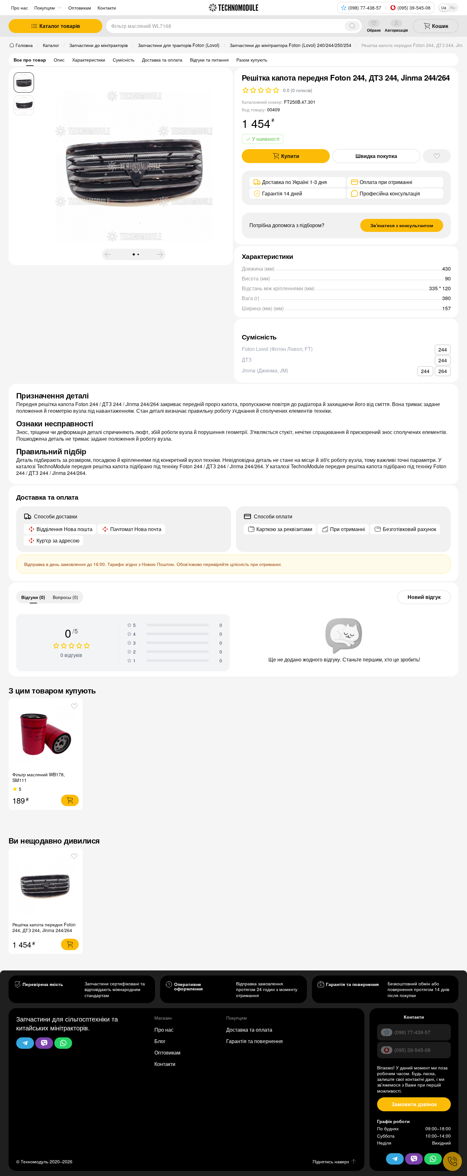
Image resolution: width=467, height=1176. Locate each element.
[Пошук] (352, 26)
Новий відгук (424, 597)
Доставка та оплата (162, 59)
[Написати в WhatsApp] (63, 1043)
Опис (59, 59)
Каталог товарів (59, 26)
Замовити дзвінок (414, 1104)
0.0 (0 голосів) (297, 90)
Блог (160, 1041)
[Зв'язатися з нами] (452, 1161)
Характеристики (88, 59)
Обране (374, 30)
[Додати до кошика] (70, 800)
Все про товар (30, 59)
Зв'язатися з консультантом (401, 225)
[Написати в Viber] (44, 1043)
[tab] (33, 597)
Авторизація (396, 30)
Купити (290, 156)
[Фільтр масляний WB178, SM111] (45, 735)
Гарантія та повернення (254, 1041)
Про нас (19, 7)
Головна (24, 45)
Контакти (164, 1064)
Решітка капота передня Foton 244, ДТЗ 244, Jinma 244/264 (44, 927)
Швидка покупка (376, 156)
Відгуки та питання (209, 59)
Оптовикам (167, 1052)
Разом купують (251, 59)
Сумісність (123, 59)
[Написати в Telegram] (25, 1043)
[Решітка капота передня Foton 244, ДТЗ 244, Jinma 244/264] (45, 885)
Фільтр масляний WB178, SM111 (38, 777)
